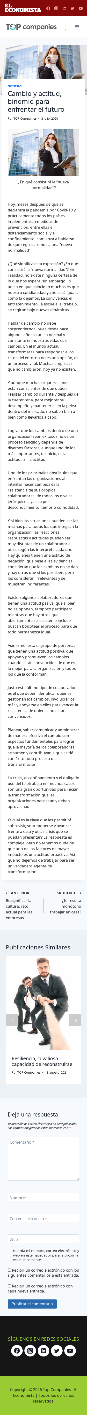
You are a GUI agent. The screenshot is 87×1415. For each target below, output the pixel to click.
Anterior (12, 1020)
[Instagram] (56, 8)
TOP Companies (25, 118)
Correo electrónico (28, 1218)
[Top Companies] (36, 26)
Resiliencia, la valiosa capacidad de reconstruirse (42, 1061)
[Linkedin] (64, 8)
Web (14, 1239)
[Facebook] (48, 8)
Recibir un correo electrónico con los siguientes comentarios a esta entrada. (43, 1273)
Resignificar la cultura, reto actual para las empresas (19, 905)
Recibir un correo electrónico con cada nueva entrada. (40, 1288)
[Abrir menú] (76, 26)
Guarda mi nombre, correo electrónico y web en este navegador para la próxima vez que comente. (46, 1255)
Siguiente (75, 1020)
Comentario (22, 1142)
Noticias (15, 86)
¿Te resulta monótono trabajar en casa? (65, 903)
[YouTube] (81, 8)
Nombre (19, 1197)
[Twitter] (72, 8)
